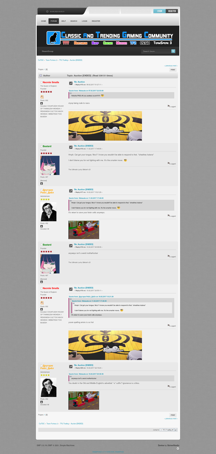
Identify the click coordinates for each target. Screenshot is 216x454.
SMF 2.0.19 (42, 445)
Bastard (47, 146)
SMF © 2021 (53, 445)
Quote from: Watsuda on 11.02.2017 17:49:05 (86, 198)
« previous (168, 65)
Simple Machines (67, 445)
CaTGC (109, 38)
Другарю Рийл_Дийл (47, 191)
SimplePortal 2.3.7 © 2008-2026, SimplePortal (108, 452)
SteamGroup (47, 51)
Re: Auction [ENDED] (83, 145)
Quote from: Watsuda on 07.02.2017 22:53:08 (86, 90)
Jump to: (156, 429)
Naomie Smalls (51, 82)
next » (175, 65)
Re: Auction (79, 81)
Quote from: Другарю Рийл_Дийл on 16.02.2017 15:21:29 (91, 296)
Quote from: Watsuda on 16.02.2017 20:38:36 (86, 374)
